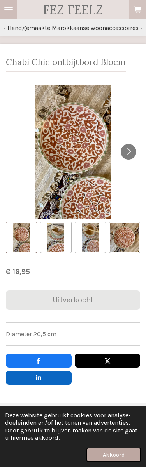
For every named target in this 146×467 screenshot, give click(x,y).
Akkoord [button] (114, 454)
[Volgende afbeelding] (128, 152)
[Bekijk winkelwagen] (137, 9)
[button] (21, 237)
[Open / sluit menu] (8, 9)
